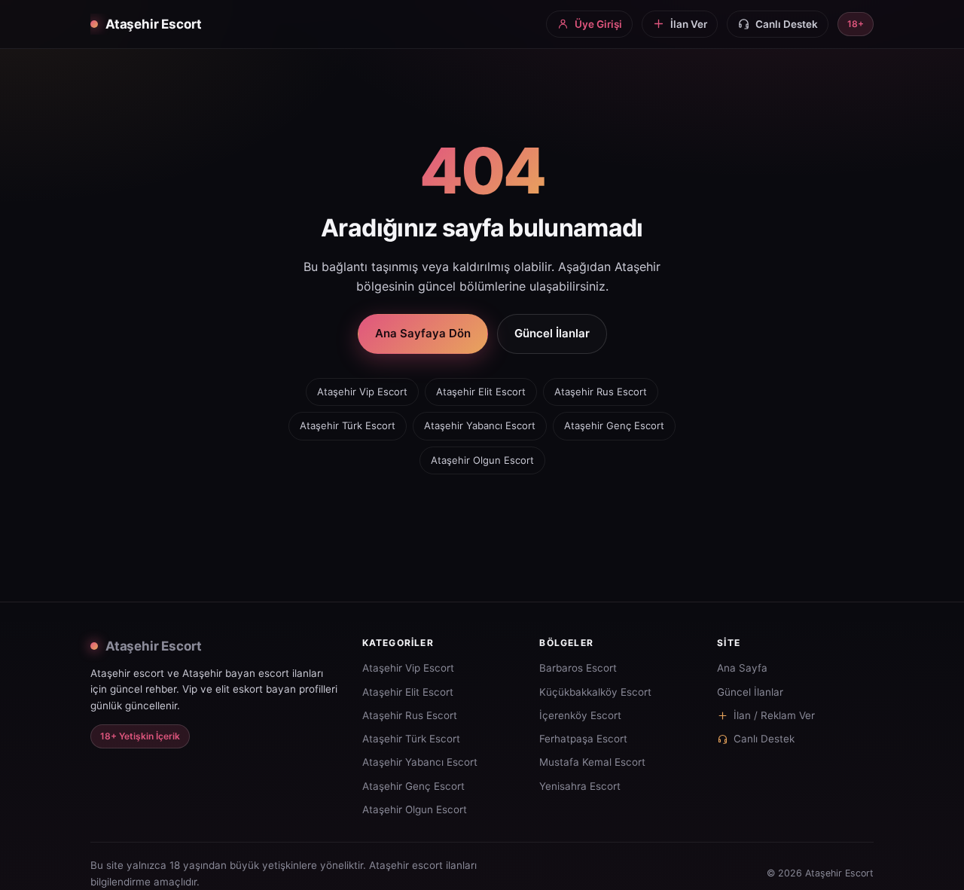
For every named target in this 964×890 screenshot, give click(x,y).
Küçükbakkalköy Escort (595, 692)
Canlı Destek (764, 739)
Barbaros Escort (578, 668)
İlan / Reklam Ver (774, 715)
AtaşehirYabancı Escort (479, 425)
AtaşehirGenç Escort (614, 425)
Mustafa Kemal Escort (592, 762)
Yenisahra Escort (580, 786)
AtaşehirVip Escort (362, 392)
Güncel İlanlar (552, 333)
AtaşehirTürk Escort (347, 425)
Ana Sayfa (742, 668)
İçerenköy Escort (580, 715)
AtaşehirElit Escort (481, 392)
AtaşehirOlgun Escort (482, 460)
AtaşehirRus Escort (600, 392)
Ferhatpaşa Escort (583, 739)
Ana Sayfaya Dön (423, 333)
